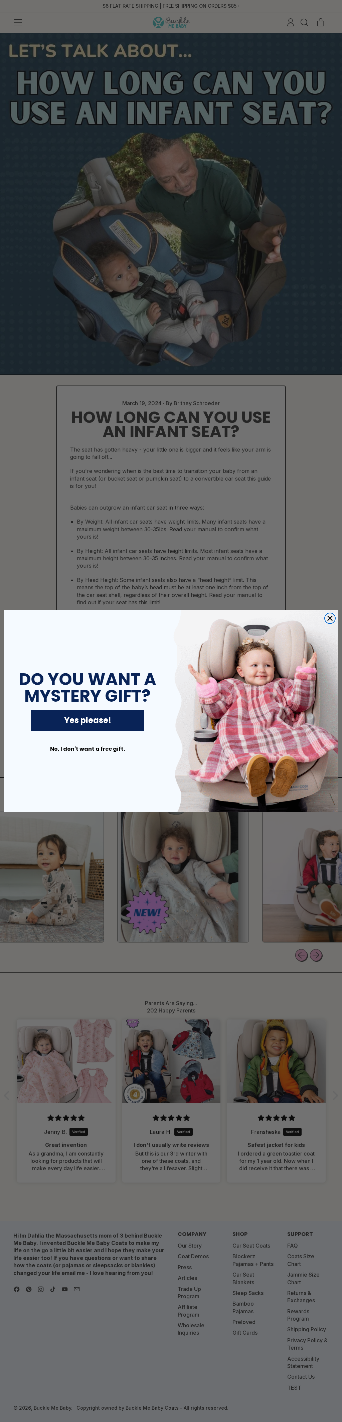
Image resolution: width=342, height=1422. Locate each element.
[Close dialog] (330, 618)
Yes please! (87, 720)
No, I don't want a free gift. (87, 749)
